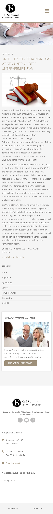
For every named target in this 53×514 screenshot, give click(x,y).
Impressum (13, 508)
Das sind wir (7, 298)
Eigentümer (7, 282)
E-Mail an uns (12, 463)
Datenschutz (38, 508)
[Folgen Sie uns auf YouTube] (26, 420)
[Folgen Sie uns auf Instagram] (32, 420)
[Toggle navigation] (47, 10)
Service (5, 287)
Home (4, 272)
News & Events (9, 292)
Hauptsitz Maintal (12, 432)
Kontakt (5, 303)
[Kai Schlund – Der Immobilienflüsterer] (26, 403)
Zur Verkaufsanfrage (20, 363)
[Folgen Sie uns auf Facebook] (20, 420)
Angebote (6, 277)
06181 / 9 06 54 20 (18, 451)
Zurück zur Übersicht (14, 257)
